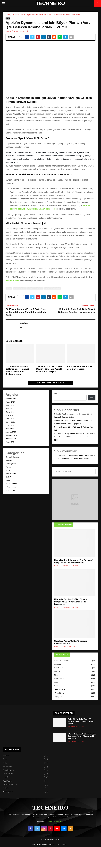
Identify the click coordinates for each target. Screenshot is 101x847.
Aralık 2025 (10, 419)
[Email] (64, 828)
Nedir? (8, 477)
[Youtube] (57, 828)
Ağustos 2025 (11, 432)
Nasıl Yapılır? (11, 474)
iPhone (30, 288)
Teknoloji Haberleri (52, 288)
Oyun (8, 480)
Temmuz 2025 (11, 435)
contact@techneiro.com (55, 821)
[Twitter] (37, 828)
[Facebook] (30, 828)
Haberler (9, 460)
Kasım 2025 (10, 422)
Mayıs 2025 (10, 442)
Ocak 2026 (10, 415)
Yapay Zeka (10, 490)
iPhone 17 (39, 288)
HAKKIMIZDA (62, 845)
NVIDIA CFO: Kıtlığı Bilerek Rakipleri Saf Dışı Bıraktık (74, 433)
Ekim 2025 (10, 425)
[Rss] (70, 828)
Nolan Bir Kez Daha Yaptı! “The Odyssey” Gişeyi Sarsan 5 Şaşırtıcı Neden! (80, 721)
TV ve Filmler (11, 487)
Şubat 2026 (10, 412)
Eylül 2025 (10, 429)
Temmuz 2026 (11, 399)
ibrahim (8, 31)
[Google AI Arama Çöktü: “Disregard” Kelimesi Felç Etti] (74, 624)
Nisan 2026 (10, 405)
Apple (9, 288)
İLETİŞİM (52, 845)
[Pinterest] (50, 828)
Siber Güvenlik (11, 484)
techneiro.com (12, 281)
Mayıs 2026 (10, 402)
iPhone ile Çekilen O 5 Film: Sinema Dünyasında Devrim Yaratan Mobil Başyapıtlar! (70, 601)
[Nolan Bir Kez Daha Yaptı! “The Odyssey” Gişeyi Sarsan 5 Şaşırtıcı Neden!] (74, 543)
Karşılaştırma (11, 464)
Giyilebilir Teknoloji (13, 457)
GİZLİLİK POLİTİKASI (40, 845)
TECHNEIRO (50, 3)
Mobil (7, 18)
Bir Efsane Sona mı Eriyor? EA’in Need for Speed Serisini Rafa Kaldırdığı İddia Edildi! (26, 312)
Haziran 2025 (11, 439)
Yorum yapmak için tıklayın (50, 383)
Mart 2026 (10, 409)
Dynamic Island (19, 288)
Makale (8, 467)
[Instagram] (44, 828)
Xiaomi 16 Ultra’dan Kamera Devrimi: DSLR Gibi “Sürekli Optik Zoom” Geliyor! (49, 369)
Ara (55, 394)
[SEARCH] (92, 471)
